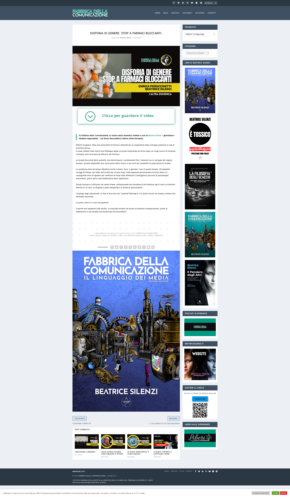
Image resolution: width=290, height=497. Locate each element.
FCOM (182, 471)
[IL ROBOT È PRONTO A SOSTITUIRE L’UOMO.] (166, 441)
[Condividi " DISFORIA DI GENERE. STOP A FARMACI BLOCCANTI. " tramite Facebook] (112, 247)
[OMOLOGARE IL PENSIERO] (87, 441)
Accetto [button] (275, 493)
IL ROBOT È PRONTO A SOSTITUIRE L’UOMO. (163, 453)
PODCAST (175, 13)
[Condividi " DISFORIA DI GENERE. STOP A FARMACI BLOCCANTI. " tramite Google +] (121, 247)
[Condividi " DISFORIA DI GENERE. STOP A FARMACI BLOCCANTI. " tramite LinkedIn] (135, 247)
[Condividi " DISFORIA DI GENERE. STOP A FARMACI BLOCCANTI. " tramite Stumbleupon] (144, 247)
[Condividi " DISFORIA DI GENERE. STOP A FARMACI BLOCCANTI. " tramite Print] (153, 247)
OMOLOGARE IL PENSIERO (85, 452)
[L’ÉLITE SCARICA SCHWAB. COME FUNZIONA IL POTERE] (113, 441)
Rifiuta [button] (283, 493)
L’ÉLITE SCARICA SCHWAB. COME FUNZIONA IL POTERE (112, 453)
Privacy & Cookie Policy (261, 493)
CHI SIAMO (199, 13)
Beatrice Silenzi (125, 38)
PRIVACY (189, 471)
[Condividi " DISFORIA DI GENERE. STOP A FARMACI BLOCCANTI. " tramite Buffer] (139, 247)
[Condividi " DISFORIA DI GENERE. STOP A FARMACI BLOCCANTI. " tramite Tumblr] (125, 247)
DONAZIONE (200, 399)
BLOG (165, 13)
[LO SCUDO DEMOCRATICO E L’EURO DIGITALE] (139, 441)
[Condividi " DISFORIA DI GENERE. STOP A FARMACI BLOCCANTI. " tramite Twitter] (116, 247)
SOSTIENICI (187, 13)
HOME (157, 13)
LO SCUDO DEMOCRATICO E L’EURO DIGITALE (138, 453)
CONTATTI (212, 13)
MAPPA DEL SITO (78, 471)
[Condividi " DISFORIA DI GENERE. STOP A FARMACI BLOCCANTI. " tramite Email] (148, 247)
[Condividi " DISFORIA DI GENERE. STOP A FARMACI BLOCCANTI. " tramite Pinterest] (130, 247)
